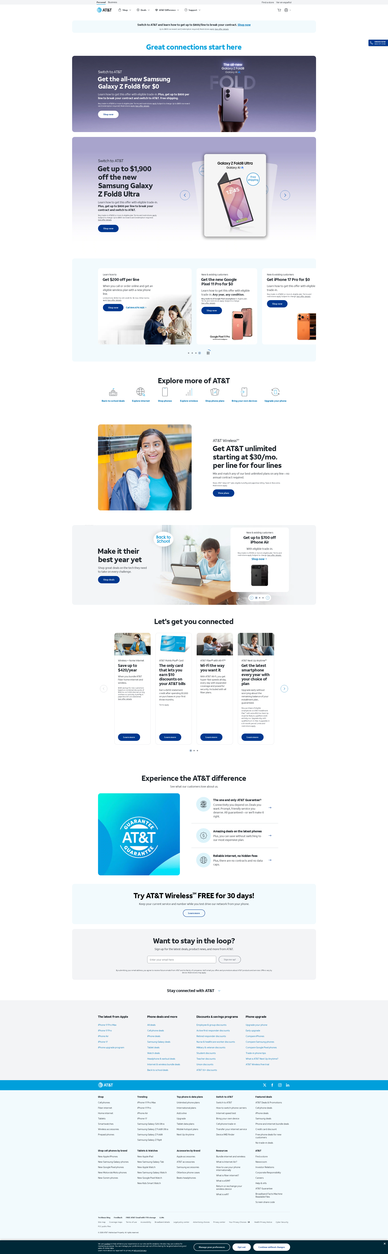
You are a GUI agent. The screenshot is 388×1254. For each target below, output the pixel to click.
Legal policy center (181, 1222)
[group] (115, 1096)
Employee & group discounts (211, 1024)
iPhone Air (103, 1036)
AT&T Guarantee (264, 1188)
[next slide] (285, 195)
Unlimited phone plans (188, 1102)
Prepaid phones (106, 1134)
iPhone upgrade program (111, 1047)
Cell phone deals (155, 1030)
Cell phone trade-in (226, 1123)
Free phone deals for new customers (268, 1136)
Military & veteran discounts (211, 1047)
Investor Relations (265, 1167)
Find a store (268, 2)
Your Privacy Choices (237, 1222)
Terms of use (131, 1222)
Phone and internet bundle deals (272, 1123)
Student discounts (206, 1053)
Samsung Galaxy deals (158, 1041)
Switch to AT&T (224, 1102)
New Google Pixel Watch (149, 1177)
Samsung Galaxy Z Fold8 (150, 1134)
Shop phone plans (214, 400)
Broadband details (162, 1222)
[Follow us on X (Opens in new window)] (264, 1085)
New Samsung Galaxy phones (113, 1161)
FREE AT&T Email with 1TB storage (141, 1217)
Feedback (118, 1217)
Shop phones (165, 400)
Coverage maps (115, 1222)
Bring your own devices (244, 400)
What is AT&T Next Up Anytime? (262, 1058)
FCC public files (104, 1226)
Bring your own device (227, 1118)
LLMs (161, 1217)
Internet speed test (226, 1113)
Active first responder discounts (213, 1030)
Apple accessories (186, 1156)
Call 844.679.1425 (135, 307)
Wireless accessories (108, 1129)
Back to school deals (157, 1069)
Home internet (105, 1113)
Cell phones (104, 1102)
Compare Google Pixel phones (261, 1047)
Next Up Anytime (185, 1134)
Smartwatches (105, 1123)
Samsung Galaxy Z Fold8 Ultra (152, 1129)
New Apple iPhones (108, 1156)
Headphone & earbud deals (161, 1058)
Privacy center (219, 1222)
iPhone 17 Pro (105, 1030)
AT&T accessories (186, 1161)
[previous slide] (185, 195)
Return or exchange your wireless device (229, 1187)
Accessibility (146, 1222)
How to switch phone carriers (231, 1107)
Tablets (101, 1118)
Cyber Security (282, 1222)
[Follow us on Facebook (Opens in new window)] (272, 1085)
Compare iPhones (255, 1036)
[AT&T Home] (104, 10)
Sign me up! (230, 959)
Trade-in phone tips (256, 1053)
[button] (208, 353)
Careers (260, 1177)
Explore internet (141, 400)
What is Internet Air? (226, 1161)
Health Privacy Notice (263, 1222)
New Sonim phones (108, 1177)
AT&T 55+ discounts (207, 1069)
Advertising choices (201, 1222)
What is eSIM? (223, 1180)
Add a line (182, 1113)
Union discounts (205, 1064)
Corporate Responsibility (268, 1172)
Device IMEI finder (225, 1134)
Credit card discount (266, 1129)
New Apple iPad (145, 1156)
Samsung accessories (188, 1167)
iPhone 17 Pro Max (107, 1024)
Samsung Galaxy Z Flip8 (149, 1139)
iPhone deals (153, 1036)
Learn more (129, 737)
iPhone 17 (103, 1041)
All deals (151, 1024)
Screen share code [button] (265, 1202)
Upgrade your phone (275, 400)
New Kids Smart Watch (149, 1183)
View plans (223, 493)
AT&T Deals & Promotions (269, 1102)
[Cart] (279, 10)
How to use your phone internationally (228, 1168)
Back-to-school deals (113, 400)
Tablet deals (153, 1047)
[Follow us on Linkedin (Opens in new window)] (287, 1085)
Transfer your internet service (231, 1129)
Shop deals (108, 579)
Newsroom (261, 1161)
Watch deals (153, 1053)
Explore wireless (189, 400)
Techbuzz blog (104, 1217)
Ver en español (283, 2)
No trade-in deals (264, 1142)
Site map (101, 1222)
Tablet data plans (185, 1123)
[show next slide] (267, 597)
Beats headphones (186, 1177)
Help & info (261, 1183)
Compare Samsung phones (260, 1041)
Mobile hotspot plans (187, 1129)
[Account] (288, 10)
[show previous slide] (251, 597)
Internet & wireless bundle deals (163, 1064)
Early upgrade (253, 1030)
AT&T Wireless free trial (257, 1064)
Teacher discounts (206, 1058)
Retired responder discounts (211, 1036)
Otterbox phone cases (188, 1172)
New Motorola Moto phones (112, 1172)
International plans (186, 1107)
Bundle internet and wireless (230, 1156)
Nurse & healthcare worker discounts (216, 1041)
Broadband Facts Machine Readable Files (269, 1195)
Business (112, 2)
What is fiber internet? (227, 1175)
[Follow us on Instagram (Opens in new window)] (280, 1085)
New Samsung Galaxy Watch (152, 1172)
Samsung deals (263, 1118)
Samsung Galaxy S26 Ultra (150, 1123)
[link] (270, 807)
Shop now (108, 114)
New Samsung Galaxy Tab (150, 1161)
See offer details (222, 29)
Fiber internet (105, 1107)
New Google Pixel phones (111, 1167)
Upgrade (181, 1118)
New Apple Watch (146, 1167)
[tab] (188, 353)
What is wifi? (222, 1194)
